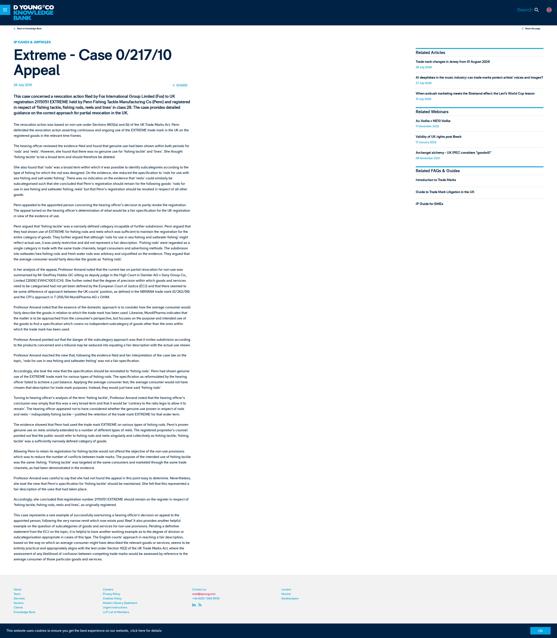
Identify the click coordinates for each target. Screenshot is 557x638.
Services (19, 598)
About (17, 589)
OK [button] (540, 631)
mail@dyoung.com (203, 594)
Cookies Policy (112, 598)
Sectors (18, 603)
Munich (286, 594)
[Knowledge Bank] (37, 15)
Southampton (290, 598)
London (286, 589)
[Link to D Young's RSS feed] (201, 604)
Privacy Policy (111, 594)
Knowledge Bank (24, 612)
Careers (108, 589)
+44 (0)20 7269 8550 (206, 598)
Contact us (199, 589)
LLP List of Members (116, 612)
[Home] (37, 7)
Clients (18, 607)
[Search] (536, 10)
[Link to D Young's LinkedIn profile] (194, 604)
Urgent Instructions (115, 607)
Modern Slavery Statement (120, 603)
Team (17, 594)
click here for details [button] (146, 630)
